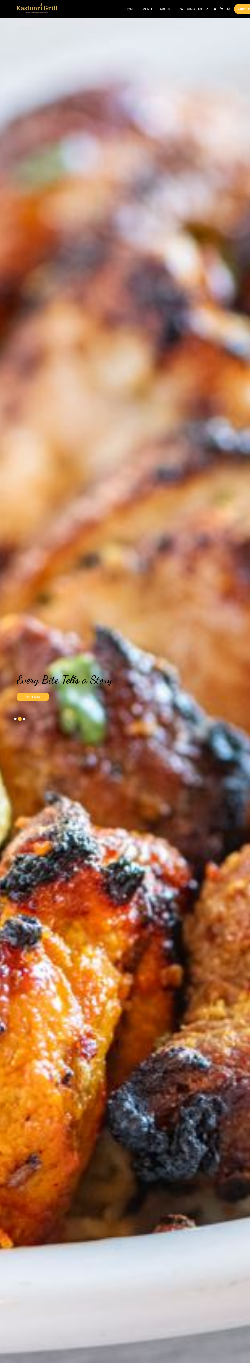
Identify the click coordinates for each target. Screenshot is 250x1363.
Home (132, 9)
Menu (147, 9)
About (165, 9)
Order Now (36, 696)
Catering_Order (193, 9)
